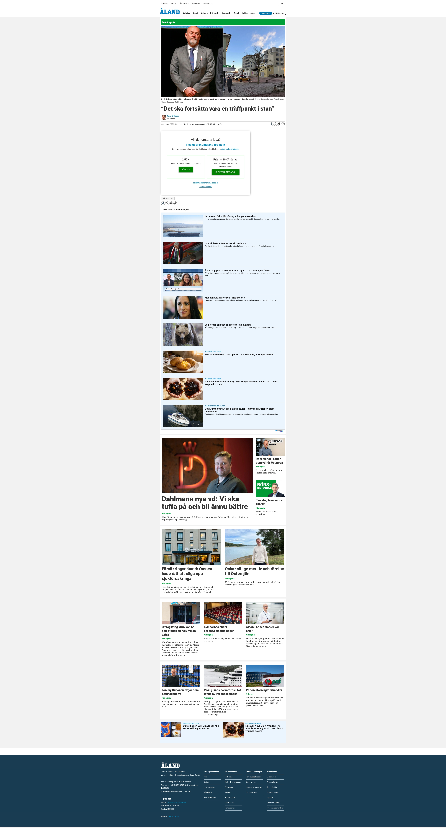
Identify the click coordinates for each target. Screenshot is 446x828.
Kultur (245, 13)
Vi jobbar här (271, 777)
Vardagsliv (226, 13)
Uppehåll (270, 797)
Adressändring (272, 787)
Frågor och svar (272, 792)
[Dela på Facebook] (272, 124)
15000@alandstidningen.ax (176, 802)
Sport (195, 13)
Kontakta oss (207, 3)
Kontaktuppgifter (210, 797)
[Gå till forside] (170, 11)
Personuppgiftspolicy (253, 777)
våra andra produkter (230, 149)
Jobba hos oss (251, 782)
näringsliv (167, 198)
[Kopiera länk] (283, 124)
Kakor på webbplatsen (254, 787)
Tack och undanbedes (233, 782)
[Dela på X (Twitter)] (275, 124)
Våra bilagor (208, 792)
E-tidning (164, 3)
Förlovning (229, 777)
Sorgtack (228, 792)
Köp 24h (186, 169)
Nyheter (186, 13)
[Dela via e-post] (279, 124)
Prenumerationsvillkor (275, 808)
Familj (236, 13)
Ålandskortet (184, 3)
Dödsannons (229, 787)
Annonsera (196, 3)
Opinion (204, 13)
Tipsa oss (173, 3)
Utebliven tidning (273, 803)
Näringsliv (215, 13)
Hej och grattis (230, 797)
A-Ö (252, 13)
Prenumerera (265, 13)
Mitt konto (279, 13)
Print (205, 777)
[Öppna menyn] (282, 3)
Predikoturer (229, 803)
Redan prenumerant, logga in (205, 144)
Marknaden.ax (230, 808)
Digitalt (206, 782)
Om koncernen (251, 792)
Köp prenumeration (225, 172)
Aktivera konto (205, 187)
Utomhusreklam (209, 787)
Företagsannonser (211, 771)
